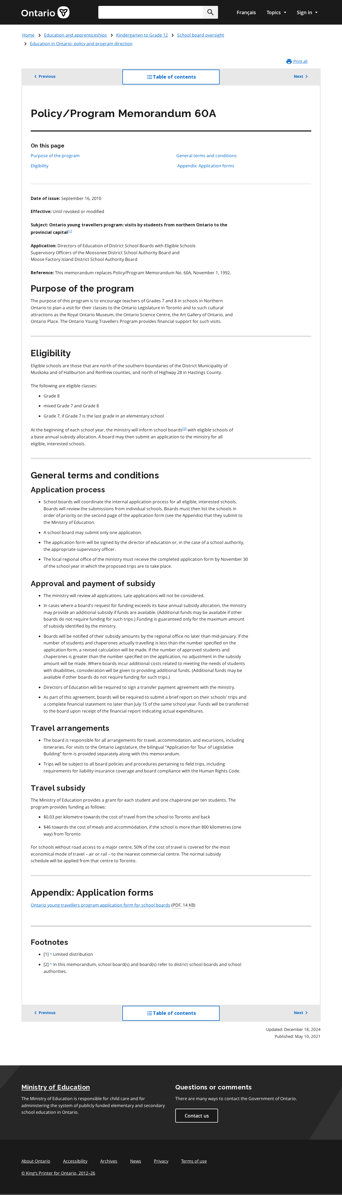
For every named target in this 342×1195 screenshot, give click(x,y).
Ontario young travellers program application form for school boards (100, 905)
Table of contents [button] (185, 79)
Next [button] (298, 76)
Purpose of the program (55, 155)
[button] (210, 12)
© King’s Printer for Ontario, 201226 (58, 1173)
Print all (300, 61)
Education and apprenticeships (75, 35)
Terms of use (194, 1161)
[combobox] (158, 12)
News (135, 1161)
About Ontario (35, 1161)
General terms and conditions (206, 155)
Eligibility (39, 166)
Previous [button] (47, 76)
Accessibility (75, 1161)
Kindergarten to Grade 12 (142, 35)
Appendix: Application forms (205, 166)
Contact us (197, 1115)
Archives (108, 1161)
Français (246, 12)
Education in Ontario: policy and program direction (81, 44)
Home (28, 35)
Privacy (161, 1161)
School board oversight (200, 35)
